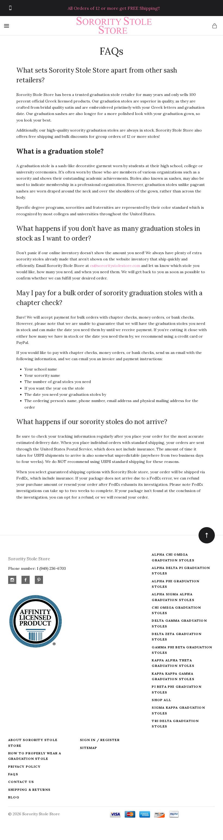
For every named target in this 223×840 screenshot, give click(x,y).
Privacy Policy (24, 766)
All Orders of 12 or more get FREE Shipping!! (114, 8)
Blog (13, 797)
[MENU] (7, 26)
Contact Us (21, 782)
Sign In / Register (100, 740)
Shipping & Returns (29, 790)
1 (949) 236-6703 (51, 568)
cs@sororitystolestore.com (115, 265)
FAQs (13, 774)
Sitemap (88, 748)
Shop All (161, 700)
